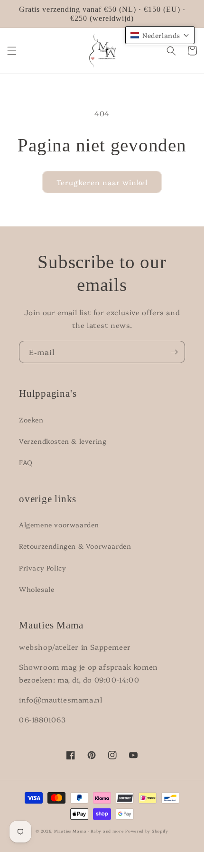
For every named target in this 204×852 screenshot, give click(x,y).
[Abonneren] (174, 352)
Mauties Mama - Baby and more (89, 830)
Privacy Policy (42, 567)
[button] (11, 50)
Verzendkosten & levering (62, 441)
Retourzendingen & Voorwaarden (75, 546)
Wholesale (36, 589)
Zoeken (31, 419)
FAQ (26, 462)
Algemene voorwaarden (59, 524)
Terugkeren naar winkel (102, 182)
